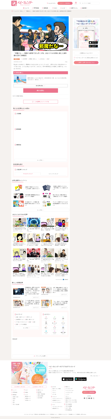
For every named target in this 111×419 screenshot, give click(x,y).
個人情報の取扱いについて (44, 414)
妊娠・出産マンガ (20, 317)
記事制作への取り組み (20, 386)
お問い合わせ (83, 414)
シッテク (67, 394)
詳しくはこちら (94, 375)
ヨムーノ (67, 396)
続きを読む (40, 90)
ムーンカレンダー (69, 388)
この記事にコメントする (42, 101)
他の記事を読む (39, 85)
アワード (54, 390)
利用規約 (78, 414)
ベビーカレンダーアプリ (57, 406)
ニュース (27, 8)
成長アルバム (74, 8)
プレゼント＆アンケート (57, 398)
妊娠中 (14, 398)
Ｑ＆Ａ (55, 8)
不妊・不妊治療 (16, 404)
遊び (48, 59)
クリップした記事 (40, 356)
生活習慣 (25, 59)
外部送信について (53, 414)
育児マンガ (29, 317)
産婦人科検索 (40, 395)
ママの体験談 (23, 324)
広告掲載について (72, 414)
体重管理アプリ (55, 408)
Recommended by (59, 279)
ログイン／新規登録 (65, 3)
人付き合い (42, 59)
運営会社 (36, 414)
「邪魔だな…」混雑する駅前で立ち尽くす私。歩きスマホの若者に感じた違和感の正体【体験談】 (48, 11)
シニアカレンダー (69, 392)
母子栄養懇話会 (69, 410)
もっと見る (39, 160)
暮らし (22, 11)
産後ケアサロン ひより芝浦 (71, 402)
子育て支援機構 (69, 406)
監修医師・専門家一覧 (38, 386)
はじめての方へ (52, 3)
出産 (34, 322)
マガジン (54, 392)
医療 (17, 324)
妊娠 (30, 322)
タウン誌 (54, 394)
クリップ (36, 297)
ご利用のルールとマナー (86, 53)
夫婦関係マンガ (19, 319)
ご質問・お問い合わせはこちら (86, 62)
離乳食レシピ (28, 396)
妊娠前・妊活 (15, 396)
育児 (14, 402)
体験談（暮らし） (33, 59)
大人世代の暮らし (18, 72)
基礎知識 (46, 8)
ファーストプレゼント (56, 402)
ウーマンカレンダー (70, 390)
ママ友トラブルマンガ (21, 322)
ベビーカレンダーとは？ (29, 414)
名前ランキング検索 (56, 388)
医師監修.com (68, 398)
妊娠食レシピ (28, 398)
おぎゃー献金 (68, 408)
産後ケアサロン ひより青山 (71, 400)
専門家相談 (36, 8)
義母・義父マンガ (30, 319)
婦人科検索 (40, 397)
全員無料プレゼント (56, 400)
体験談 (26, 392)
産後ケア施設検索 (41, 394)
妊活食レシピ (28, 400)
